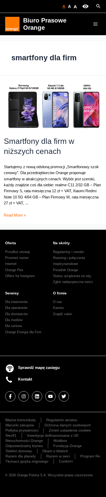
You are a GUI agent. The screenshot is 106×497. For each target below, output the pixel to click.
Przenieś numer (17, 258)
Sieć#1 (10, 435)
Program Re (90, 456)
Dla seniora (13, 326)
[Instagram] (24, 396)
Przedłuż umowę (17, 252)
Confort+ (66, 461)
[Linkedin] (37, 396)
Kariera (58, 308)
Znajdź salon (62, 314)
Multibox (60, 441)
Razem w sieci (58, 456)
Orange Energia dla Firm (23, 332)
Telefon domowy (18, 451)
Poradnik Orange (65, 270)
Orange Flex (14, 270)
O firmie (60, 293)
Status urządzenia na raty (72, 276)
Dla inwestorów (16, 302)
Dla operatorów (16, 308)
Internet (10, 264)
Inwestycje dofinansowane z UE (52, 435)
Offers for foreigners (20, 276)
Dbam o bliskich (55, 451)
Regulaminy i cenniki (68, 252)
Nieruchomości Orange (24, 441)
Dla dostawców (16, 314)
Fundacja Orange (67, 446)
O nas (57, 302)
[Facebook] (10, 396)
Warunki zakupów (19, 425)
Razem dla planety (20, 456)
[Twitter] (64, 396)
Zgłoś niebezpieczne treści (73, 282)
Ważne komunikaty (20, 420)
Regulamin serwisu (61, 420)
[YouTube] (50, 396)
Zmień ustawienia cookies (70, 430)
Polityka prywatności (21, 430)
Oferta (10, 243)
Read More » (15, 215)
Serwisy (12, 293)
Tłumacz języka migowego (26, 461)
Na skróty (61, 243)
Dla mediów (13, 320)
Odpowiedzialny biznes (24, 446)
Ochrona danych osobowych (68, 425)
